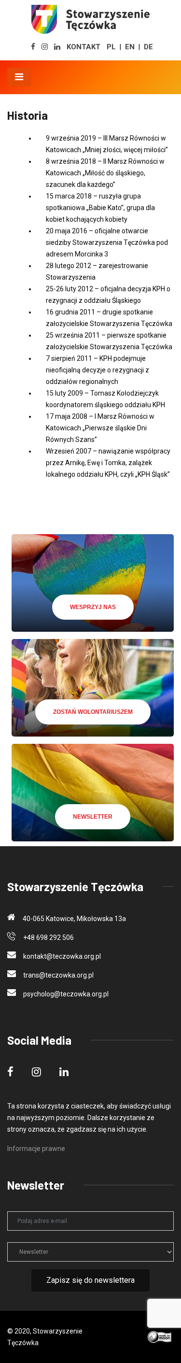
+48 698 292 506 (48, 937)
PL (111, 47)
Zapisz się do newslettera (90, 1280)
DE (148, 47)
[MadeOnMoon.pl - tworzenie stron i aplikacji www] (160, 1336)
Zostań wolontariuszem (93, 712)
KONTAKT (83, 47)
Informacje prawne (36, 1148)
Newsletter (92, 816)
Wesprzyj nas (93, 607)
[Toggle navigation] (19, 77)
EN (130, 47)
